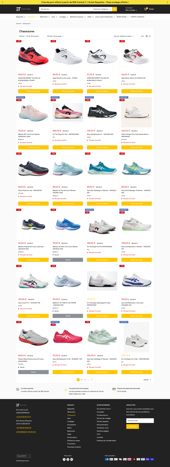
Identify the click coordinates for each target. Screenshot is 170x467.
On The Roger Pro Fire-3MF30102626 (99, 247)
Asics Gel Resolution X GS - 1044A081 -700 (67, 359)
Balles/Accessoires (76, 17)
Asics (89, 137)
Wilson (124, 139)
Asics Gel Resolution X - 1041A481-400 (100, 134)
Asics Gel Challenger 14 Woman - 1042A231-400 (136, 192)
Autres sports (72, 437)
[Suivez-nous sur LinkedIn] (71, 459)
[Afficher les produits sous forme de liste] (150, 36)
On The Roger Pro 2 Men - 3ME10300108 (135, 359)
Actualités (100, 412)
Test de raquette (102, 421)
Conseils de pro (102, 415)
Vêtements (44, 17)
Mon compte (131, 10)
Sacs (53, 17)
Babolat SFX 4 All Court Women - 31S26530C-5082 (29, 135)
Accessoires (71, 425)
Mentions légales (103, 431)
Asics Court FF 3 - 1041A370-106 (29, 303)
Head (20, 83)
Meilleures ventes (73, 441)
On (54, 137)
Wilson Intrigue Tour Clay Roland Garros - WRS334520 (135, 135)
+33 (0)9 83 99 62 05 (23, 428)
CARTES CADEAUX (137, 17)
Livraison (100, 437)
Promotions (71, 444)
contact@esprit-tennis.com (26, 432)
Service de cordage (104, 418)
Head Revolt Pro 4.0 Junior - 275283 (65, 78)
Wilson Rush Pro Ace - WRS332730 (30, 190)
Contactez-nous (102, 428)
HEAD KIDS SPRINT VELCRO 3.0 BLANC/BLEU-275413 (98, 79)
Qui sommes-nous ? (104, 409)
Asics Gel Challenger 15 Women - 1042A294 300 (101, 360)
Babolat (21, 139)
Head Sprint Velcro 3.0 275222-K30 (133, 78)
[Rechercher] (114, 9)
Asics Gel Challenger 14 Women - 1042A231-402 (102, 192)
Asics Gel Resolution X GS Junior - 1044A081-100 (132, 304)
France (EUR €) (21, 456)
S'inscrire (132, 426)
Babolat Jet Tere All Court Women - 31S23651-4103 (65, 192)
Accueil (18, 23)
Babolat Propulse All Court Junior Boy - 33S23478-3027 (31, 248)
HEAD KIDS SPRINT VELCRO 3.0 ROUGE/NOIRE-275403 (29, 79)
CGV (98, 434)
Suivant (146, 380)
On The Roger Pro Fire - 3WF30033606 (66, 134)
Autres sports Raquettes (104, 17)
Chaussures (31, 17)
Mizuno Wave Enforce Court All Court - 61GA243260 (31, 360)
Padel (89, 17)
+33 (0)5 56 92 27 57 (23, 417)
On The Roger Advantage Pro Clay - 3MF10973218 (99, 304)
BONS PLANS (121, 17)
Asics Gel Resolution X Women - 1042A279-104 (136, 248)
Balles (69, 428)
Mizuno (20, 364)
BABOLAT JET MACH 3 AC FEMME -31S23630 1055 (64, 304)
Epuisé (68, 260)
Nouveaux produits (74, 447)
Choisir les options (33, 91)
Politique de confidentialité (106, 441)
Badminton (71, 431)
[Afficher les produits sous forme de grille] (147, 36)
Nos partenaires (102, 425)
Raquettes (19, 17)
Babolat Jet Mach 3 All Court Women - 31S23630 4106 (66, 248)
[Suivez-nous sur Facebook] (64, 459)
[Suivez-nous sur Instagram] (68, 459)
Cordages (62, 17)
